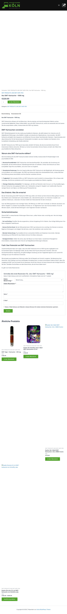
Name (6, 294)
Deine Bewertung (8, 280)
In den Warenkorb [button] (9, 359)
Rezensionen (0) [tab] (16, 113)
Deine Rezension (10, 283)
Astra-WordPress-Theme (43, 609)
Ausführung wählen (9, 599)
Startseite (4, 90)
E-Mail (6, 300)
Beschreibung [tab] (6, 113)
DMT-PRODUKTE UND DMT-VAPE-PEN (18, 90)
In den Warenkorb (14, 102)
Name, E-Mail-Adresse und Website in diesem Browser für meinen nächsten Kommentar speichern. (31, 307)
